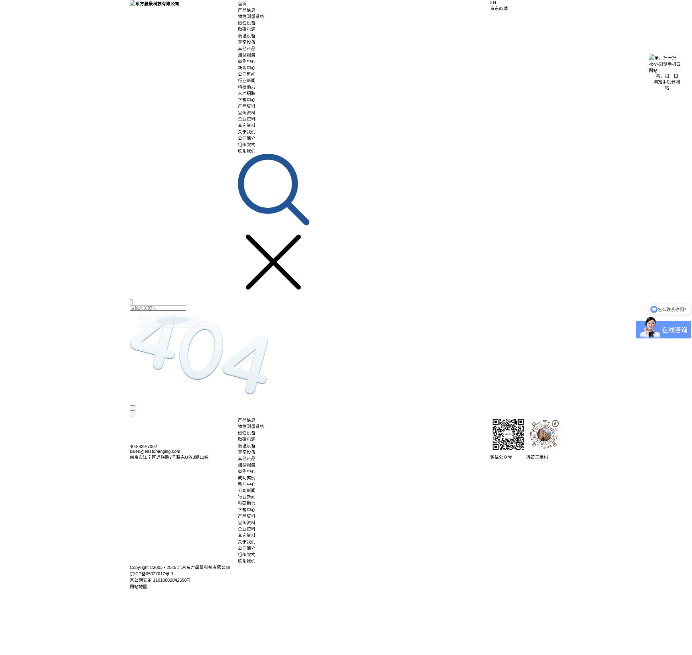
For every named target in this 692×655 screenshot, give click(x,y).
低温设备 (246, 35)
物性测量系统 (251, 16)
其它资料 (246, 125)
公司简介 (246, 138)
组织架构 (246, 144)
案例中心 (246, 61)
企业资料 (246, 119)
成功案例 (246, 477)
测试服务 (246, 54)
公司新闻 (246, 74)
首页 (242, 3)
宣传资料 (246, 112)
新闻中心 (246, 67)
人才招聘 (246, 93)
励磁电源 (246, 29)
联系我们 (246, 151)
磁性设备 (246, 22)
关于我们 (246, 131)
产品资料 (246, 106)
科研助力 (246, 86)
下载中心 (246, 99)
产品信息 (246, 10)
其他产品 (246, 48)
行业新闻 (246, 80)
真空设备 (246, 42)
